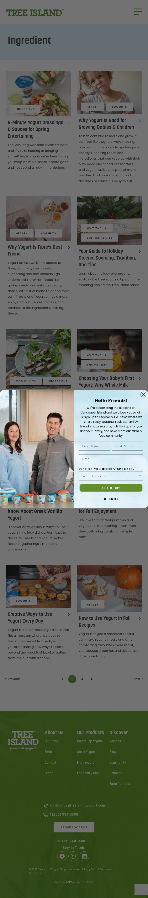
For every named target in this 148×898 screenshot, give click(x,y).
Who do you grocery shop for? (107, 468)
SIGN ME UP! (111, 488)
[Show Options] (139, 476)
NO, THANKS (111, 498)
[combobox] (110, 476)
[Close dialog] (143, 394)
